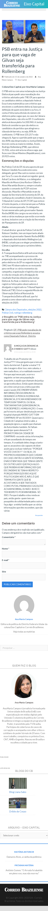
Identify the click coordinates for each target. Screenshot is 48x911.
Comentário (8, 537)
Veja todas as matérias (24, 631)
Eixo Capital (22, 80)
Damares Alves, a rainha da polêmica (24, 856)
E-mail (5, 560)
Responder (39, 515)
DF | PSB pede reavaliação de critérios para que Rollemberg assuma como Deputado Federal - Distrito (22, 332)
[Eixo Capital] (35, 4)
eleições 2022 (34, 309)
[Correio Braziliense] (13, 4)
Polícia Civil (7, 312)
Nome (5, 548)
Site (4, 571)
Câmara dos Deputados (16, 309)
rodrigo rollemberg (23, 312)
